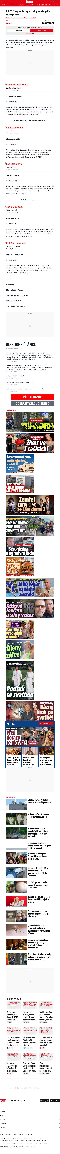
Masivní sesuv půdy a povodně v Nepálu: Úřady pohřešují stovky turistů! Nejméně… (38, 832)
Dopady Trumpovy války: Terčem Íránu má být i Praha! (39, 801)
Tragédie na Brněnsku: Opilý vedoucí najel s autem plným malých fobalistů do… (39, 957)
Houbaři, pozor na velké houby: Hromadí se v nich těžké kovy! (38, 885)
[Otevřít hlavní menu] (1, 1)
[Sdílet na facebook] (43, 23)
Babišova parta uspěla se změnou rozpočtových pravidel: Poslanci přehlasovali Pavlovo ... (46, 761)
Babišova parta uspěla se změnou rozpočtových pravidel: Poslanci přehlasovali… (38, 943)
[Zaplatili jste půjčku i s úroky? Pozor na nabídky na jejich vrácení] (16, 901)
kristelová (20, 1087)
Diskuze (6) (9, 23)
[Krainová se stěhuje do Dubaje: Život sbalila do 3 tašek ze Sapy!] (16, 858)
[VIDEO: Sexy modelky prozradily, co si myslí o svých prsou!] (20, 17)
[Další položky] (58, 5)
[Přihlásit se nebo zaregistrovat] (57, 1)
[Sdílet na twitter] (45, 23)
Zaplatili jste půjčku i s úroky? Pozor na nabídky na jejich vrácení (40, 899)
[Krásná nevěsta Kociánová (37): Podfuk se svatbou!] (16, 819)
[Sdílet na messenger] (48, 23)
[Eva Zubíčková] (13, 163)
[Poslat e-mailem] (52, 23)
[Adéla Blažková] (14, 206)
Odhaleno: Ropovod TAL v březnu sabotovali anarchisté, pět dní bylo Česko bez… (38, 871)
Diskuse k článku (21, 344)
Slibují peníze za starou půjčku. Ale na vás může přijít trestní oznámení (39, 845)
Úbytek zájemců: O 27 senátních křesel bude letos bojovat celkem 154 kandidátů (13, 761)
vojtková (30, 1087)
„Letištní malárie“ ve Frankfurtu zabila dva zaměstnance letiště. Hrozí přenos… (39, 929)
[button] (45, 1100)
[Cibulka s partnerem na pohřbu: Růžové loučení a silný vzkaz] (16, 916)
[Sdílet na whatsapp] (50, 23)
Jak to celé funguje (30, 33)
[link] (9, 1101)
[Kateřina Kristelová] (15, 243)
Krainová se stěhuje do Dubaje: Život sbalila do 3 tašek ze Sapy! (38, 856)
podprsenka (8, 1087)
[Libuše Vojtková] (14, 127)
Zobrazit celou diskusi (32, 403)
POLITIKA (11, 724)
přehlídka (14, 1087)
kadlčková (36, 1087)
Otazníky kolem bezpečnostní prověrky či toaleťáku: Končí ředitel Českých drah (28, 761)
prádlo (25, 1087)
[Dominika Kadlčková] (16, 84)
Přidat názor (32, 397)
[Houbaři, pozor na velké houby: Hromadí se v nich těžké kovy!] (16, 887)
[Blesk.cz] (29, 1)
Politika (8, 754)
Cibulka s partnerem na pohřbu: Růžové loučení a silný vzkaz (38, 914)
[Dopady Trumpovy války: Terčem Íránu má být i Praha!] (16, 804)
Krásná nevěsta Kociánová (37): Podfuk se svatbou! (38, 815)
